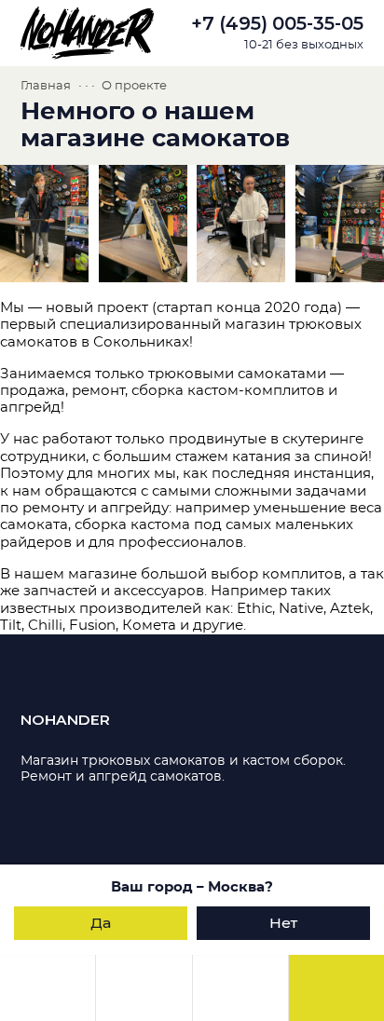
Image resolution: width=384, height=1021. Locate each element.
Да (100, 923)
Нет (283, 923)
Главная (46, 85)
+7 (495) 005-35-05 (277, 23)
